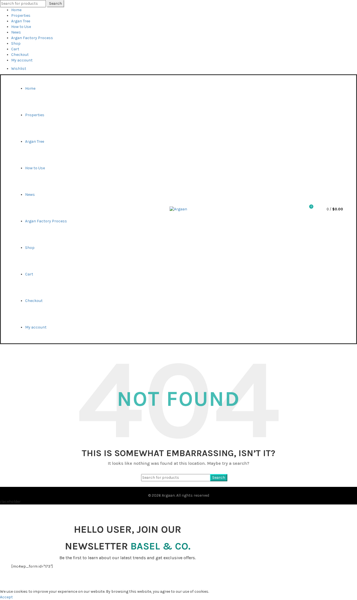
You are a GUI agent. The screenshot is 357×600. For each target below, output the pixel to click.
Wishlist (18, 68)
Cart (15, 49)
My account (22, 60)
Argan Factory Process (32, 37)
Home (16, 10)
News (16, 32)
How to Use (21, 26)
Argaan (168, 495)
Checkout (20, 54)
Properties (20, 15)
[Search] (296, 209)
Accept (6, 597)
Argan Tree (20, 21)
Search (55, 3)
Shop (16, 43)
